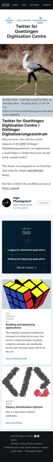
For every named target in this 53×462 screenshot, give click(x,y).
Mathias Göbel (14, 423)
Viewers (47, 5)
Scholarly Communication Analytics (26, 443)
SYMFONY (26, 20)
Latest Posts (16, 451)
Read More (43, 203)
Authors (34, 5)
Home (15, 5)
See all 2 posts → (26, 267)
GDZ (19, 20)
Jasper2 (44, 447)
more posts (25, 204)
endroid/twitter (35, 170)
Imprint (14, 440)
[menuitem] (15, 5)
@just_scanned (10, 188)
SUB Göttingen (17, 436)
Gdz (26, 232)
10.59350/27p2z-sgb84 (40, 21)
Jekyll (21, 447)
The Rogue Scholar (33, 451)
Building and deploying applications (26, 258)
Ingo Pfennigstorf (22, 199)
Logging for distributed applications (26, 249)
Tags (23, 5)
